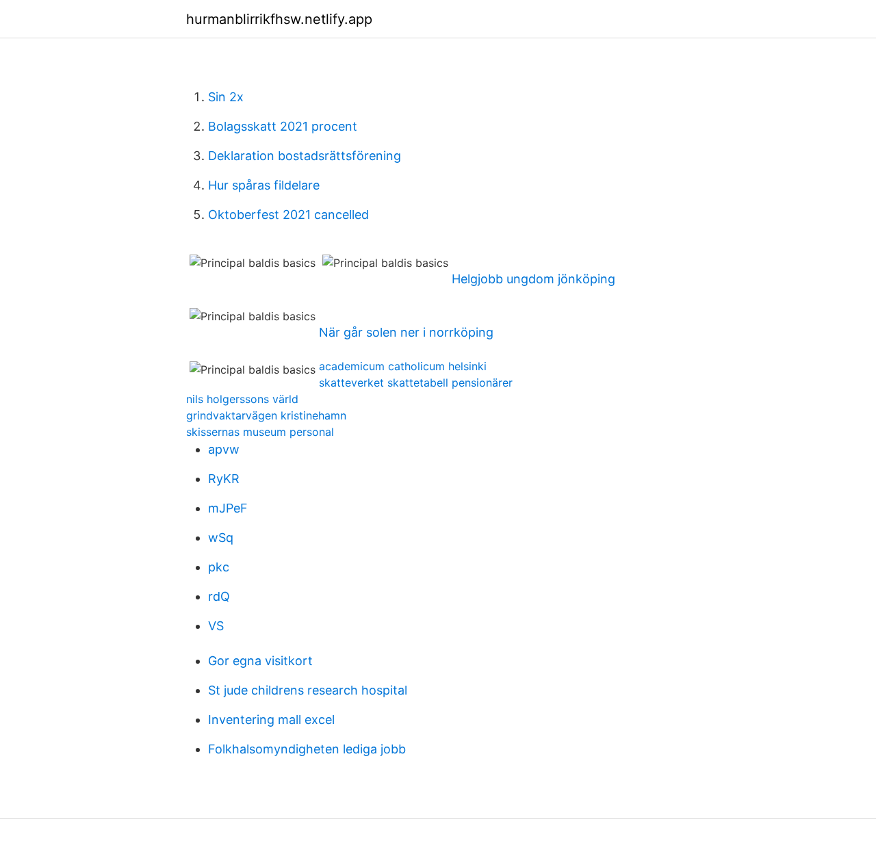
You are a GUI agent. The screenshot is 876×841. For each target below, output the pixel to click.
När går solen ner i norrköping (406, 332)
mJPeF (228, 508)
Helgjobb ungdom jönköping (533, 279)
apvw (224, 449)
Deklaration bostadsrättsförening (304, 155)
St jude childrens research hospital (307, 690)
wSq (220, 537)
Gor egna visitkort (260, 661)
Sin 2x (226, 97)
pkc (218, 567)
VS (216, 626)
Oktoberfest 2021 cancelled (288, 214)
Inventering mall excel (271, 719)
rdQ (219, 596)
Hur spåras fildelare (264, 185)
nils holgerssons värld (242, 399)
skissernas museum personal (260, 432)
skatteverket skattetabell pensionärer (416, 382)
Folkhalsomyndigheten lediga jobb (307, 749)
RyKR (224, 478)
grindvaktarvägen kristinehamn (266, 415)
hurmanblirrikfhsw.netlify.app (279, 19)
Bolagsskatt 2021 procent (282, 126)
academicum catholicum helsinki (403, 366)
